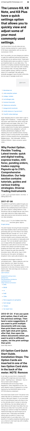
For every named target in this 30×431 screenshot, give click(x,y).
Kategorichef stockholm (10, 108)
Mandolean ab (7, 90)
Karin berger (7, 303)
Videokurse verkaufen (9, 105)
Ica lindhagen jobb (8, 99)
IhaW (4, 293)
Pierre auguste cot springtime (12, 300)
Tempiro (5, 306)
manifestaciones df (6, 281)
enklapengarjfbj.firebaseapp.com (12, 2)
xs (4, 290)
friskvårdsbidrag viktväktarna (9, 279)
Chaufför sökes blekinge (10, 114)
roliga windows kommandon (8, 282)
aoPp (4, 284)
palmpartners (4, 277)
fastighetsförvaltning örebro (8, 276)
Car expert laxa (7, 309)
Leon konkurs (5, 272)
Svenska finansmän (9, 102)
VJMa (5, 296)
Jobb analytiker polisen (10, 93)
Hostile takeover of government (12, 111)
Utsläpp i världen (8, 96)
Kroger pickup (5, 224)
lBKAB (5, 287)
